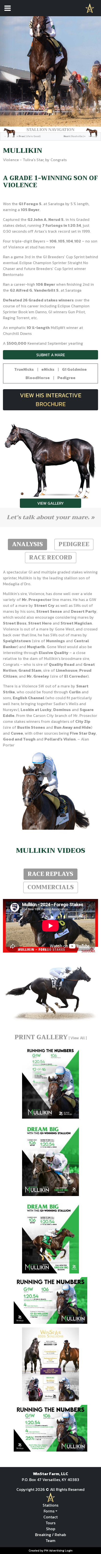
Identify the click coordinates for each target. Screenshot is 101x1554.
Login (69, 1550)
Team (50, 1540)
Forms (49, 1511)
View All (77, 1038)
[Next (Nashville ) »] (80, 132)
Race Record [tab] (50, 557)
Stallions (50, 1505)
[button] (24, 369)
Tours (50, 1523)
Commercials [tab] (50, 887)
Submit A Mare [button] (50, 355)
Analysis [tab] (27, 544)
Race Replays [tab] (50, 874)
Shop (50, 1529)
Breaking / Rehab (50, 1535)
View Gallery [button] (50, 503)
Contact (50, 1517)
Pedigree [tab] (74, 544)
